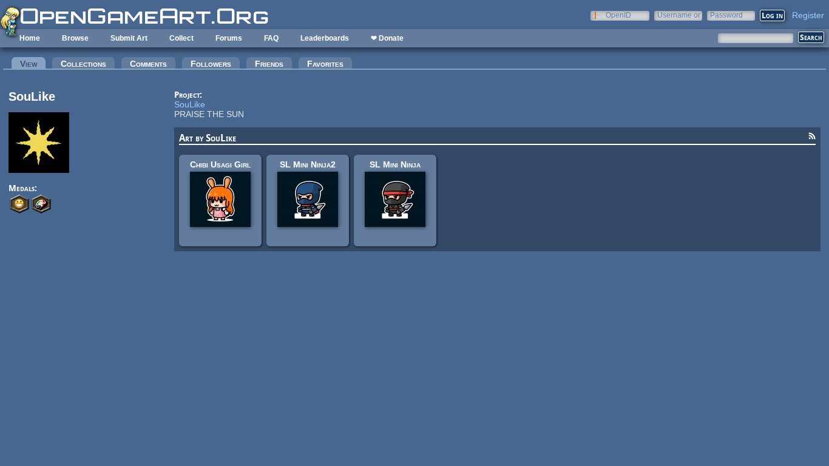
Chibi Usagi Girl (220, 164)
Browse (75, 38)
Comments (148, 64)
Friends (269, 64)
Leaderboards (324, 38)
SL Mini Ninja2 (308, 164)
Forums (228, 38)
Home (29, 38)
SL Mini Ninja (395, 164)
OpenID (618, 15)
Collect (181, 38)
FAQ (271, 38)
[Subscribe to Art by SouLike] (812, 138)
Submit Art (128, 38)
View (33, 64)
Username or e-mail (678, 15)
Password (726, 15)
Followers (211, 64)
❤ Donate (387, 38)
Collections (83, 64)
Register (808, 15)
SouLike (189, 104)
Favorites (325, 64)
